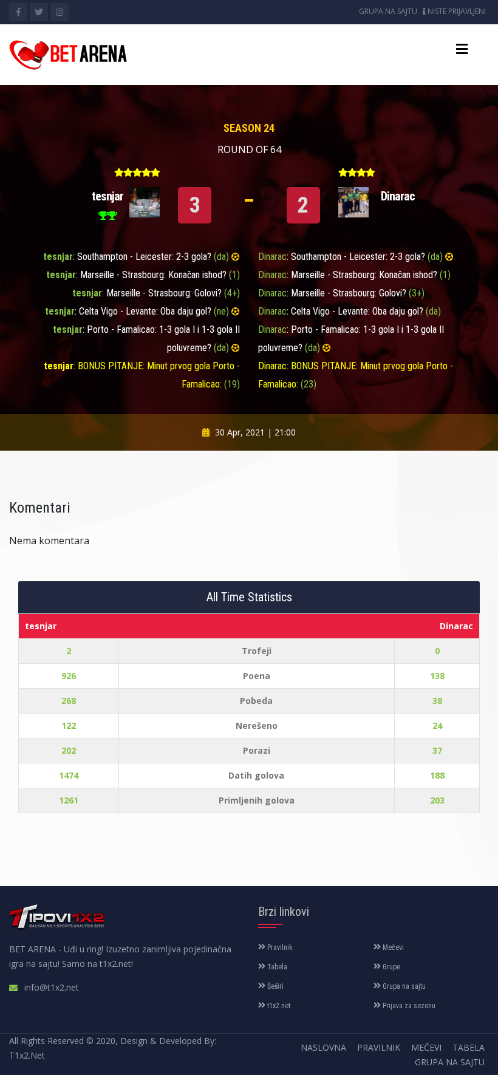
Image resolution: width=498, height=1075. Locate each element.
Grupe (390, 967)
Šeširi (274, 986)
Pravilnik (279, 947)
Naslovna (323, 1047)
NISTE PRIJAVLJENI (456, 11)
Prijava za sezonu (408, 1006)
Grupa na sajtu (388, 11)
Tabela (276, 967)
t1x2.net (277, 1006)
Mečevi (392, 947)
